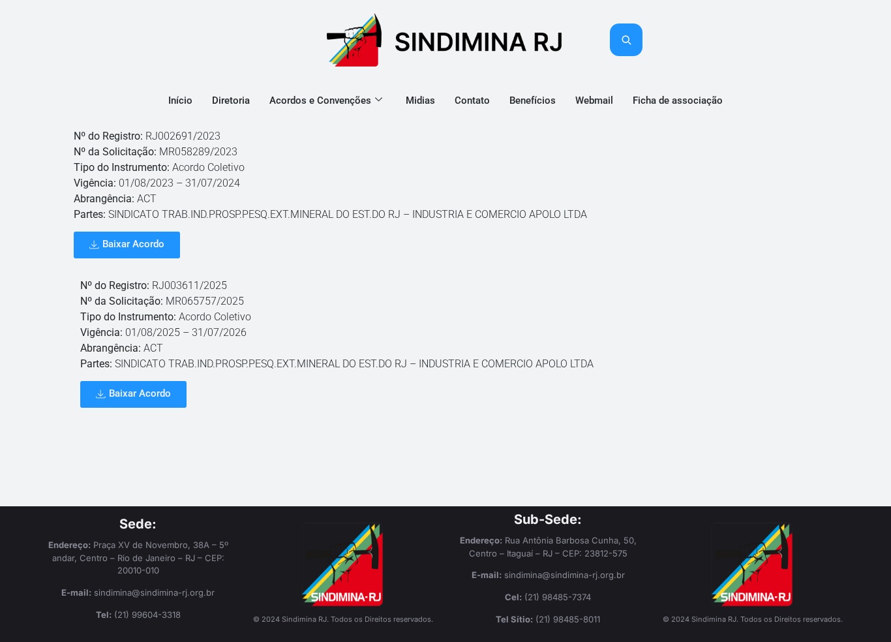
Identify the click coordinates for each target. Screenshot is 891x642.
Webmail (594, 100)
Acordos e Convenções (320, 100)
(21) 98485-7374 (557, 597)
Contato (472, 100)
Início (180, 100)
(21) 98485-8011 (568, 619)
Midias (420, 100)
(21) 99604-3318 (147, 614)
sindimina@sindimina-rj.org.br (154, 592)
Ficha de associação (678, 100)
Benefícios (532, 100)
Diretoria (231, 100)
